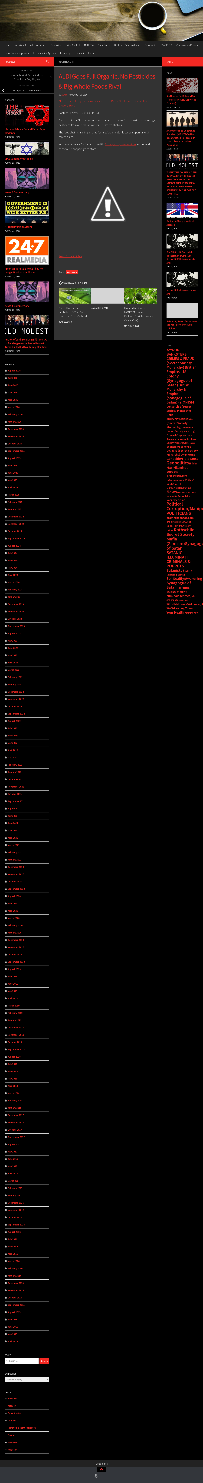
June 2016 (13, 1246)
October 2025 (15, 443)
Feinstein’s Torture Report (22, 1427)
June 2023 (13, 647)
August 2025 (14, 458)
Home (8, 45)
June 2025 (13, 472)
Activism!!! (20, 45)
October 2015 (15, 1297)
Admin (64, 94)
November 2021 (16, 786)
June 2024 (13, 560)
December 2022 (16, 691)
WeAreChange (184, 600)
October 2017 (15, 1129)
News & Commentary (17, 192)
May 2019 (12, 991)
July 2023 (12, 640)
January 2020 (14, 932)
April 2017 (13, 1173)
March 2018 (14, 1093)
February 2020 (15, 925)
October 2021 (15, 793)
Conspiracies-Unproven (17, 53)
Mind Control (73, 45)
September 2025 (16, 450)
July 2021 (12, 815)
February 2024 (15, 589)
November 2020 (16, 874)
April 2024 (13, 574)
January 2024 (14, 596)
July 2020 (12, 903)
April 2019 (13, 998)
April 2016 (13, 1253)
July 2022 (12, 728)
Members (12, 1442)
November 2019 (16, 947)
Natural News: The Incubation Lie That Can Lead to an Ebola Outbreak (73, 312)
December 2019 (16, 939)
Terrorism (183, 587)
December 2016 (16, 1202)
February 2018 (15, 1100)
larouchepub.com (177, 475)
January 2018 (14, 1107)
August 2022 (14, 720)
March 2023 (14, 669)
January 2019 (14, 1020)
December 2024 (16, 516)
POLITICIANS (179, 513)
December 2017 (16, 1115)
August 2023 (14, 633)
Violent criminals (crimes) (179, 594)
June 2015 (13, 1326)
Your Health (66, 61)
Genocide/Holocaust (182, 458)
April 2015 (13, 1341)
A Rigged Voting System (18, 226)
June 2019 (13, 983)
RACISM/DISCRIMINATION (179, 521)
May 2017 (12, 1166)
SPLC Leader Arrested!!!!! (19, 159)
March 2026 (14, 407)
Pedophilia (172, 496)
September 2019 (16, 961)
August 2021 (14, 808)
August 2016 (14, 1231)
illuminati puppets (177, 469)
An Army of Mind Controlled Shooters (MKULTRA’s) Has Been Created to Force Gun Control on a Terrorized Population (181, 137)
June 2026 (13, 385)
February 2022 (15, 764)
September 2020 (16, 888)
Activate (12, 1398)
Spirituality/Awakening (184, 578)
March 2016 (14, 1261)
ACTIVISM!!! (174, 350)
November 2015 (16, 1290)
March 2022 (14, 757)
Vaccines (172, 592)
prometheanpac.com (180, 518)
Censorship (150, 45)
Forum (11, 1435)
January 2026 (14, 421)
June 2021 (13, 823)
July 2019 (12, 976)
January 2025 (14, 509)
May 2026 (12, 392)
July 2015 (12, 1319)
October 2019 (15, 954)
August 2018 (14, 1056)
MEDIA (189, 479)
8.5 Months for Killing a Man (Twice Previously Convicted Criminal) (181, 100)
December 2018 (16, 1027)
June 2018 (13, 1071)
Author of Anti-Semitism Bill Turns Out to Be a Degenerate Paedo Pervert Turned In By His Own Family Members (26, 343)
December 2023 (16, 604)
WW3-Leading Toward (181, 608)
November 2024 (16, 523)
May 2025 (12, 480)
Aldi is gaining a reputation (120, 144)
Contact (12, 1420)
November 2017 (16, 1122)
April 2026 (13, 399)
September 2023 (16, 626)
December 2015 (16, 1282)
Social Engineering (176, 574)
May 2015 (12, 1334)
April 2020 (13, 910)
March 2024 (14, 582)
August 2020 (14, 896)
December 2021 (16, 779)
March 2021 (14, 845)
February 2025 (15, 501)
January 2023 (14, 684)
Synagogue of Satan (179, 585)
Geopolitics (56, 45)
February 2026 (15, 414)
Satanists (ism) (179, 570)
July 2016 (12, 1239)
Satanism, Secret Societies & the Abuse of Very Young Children (182, 325)
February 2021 (15, 852)
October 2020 (15, 881)
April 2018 (13, 1085)
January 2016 (14, 1275)
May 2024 (12, 567)
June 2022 (13, 735)
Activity (12, 1405)
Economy (65, 53)
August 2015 (14, 1312)
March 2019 (14, 1005)
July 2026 (12, 377)
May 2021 (12, 830)
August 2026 (14, 370)
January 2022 (14, 772)
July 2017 (12, 1151)
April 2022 (13, 750)
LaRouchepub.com (175, 480)
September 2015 (16, 1304)
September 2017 (16, 1137)
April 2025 (13, 487)
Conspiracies (14, 1413)
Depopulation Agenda (44, 53)
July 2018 (12, 1064)
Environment (188, 454)
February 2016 (15, 1268)
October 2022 (15, 706)
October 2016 (15, 1217)
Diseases (190, 442)
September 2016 (16, 1224)
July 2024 (12, 553)
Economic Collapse (85, 53)
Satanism (103, 45)
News (172, 492)
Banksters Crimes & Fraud (127, 45)
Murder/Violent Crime (179, 488)
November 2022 (16, 699)
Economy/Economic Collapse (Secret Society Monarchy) (182, 450)
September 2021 (16, 801)
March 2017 (14, 1180)
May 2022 (12, 742)
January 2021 (14, 859)
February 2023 (15, 677)
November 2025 (16, 436)
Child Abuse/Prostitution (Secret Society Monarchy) (180, 421)
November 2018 (16, 1034)
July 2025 (12, 465)
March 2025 (14, 494)
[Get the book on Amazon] (47, 61)
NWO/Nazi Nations (186, 492)
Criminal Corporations (179, 435)
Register (12, 1449)
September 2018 (16, 1049)
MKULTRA (89, 45)
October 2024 (15, 531)
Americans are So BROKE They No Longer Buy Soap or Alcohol (24, 270)
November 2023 (16, 611)
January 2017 (14, 1195)
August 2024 (14, 545)
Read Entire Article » (70, 256)
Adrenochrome (38, 45)
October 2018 (15, 1042)
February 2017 (15, 1188)
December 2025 (16, 428)
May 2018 (12, 1078)
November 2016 (16, 1210)
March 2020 (14, 918)
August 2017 (14, 1144)
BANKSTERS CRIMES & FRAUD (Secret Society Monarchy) (180, 361)
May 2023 (12, 655)
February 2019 (15, 1012)
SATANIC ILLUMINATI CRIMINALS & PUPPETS (178, 559)
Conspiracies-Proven (187, 45)
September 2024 (16, 538)
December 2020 (16, 866)
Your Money (191, 612)
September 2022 (16, 713)
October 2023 (15, 618)
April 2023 (13, 662)
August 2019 (14, 969)
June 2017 (13, 1158)
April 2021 (13, 837)
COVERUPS (166, 45)
